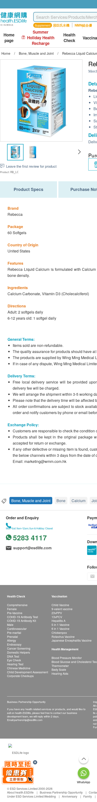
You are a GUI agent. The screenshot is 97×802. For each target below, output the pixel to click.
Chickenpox (59, 633)
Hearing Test (15, 664)
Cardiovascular (17, 629)
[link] (18, 752)
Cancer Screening (18, 648)
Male (10, 625)
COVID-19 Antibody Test (22, 617)
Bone (61, 500)
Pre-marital (14, 633)
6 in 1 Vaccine (60, 629)
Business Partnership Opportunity (61, 792)
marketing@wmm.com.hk (45, 461)
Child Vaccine (60, 605)
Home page (9, 37)
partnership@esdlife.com (28, 720)
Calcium (78, 500)
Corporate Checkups (20, 676)
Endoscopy (14, 644)
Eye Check (14, 660)
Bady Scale (59, 669)
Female (12, 609)
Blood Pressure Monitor (67, 658)
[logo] (14, 26)
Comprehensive (17, 605)
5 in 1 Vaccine (60, 625)
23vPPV (57, 613)
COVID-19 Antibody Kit (21, 621)
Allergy (11, 640)
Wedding (50, 796)
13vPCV (57, 617)
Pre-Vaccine (14, 613)
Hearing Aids (60, 673)
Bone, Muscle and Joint (30, 500)
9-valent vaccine (62, 609)
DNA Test (13, 656)
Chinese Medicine (18, 668)
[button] (79, 152)
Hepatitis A (58, 621)
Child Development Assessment (27, 672)
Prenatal (12, 637)
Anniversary (69, 796)
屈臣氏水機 (61, 25)
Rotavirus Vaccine (63, 637)
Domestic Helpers (18, 652)
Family (87, 796)
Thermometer (60, 666)
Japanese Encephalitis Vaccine (72, 640)
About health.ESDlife (20, 792)
